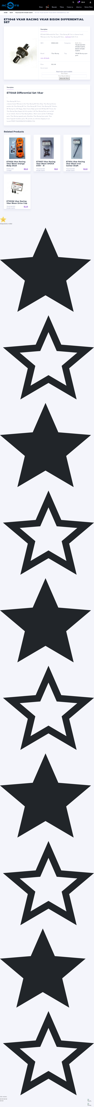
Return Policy (89, 7)
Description (10, 87)
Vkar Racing (55, 53)
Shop (47, 7)
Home (41, 7)
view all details (44, 58)
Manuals (54, 7)
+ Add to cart (22, 169)
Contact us (70, 7)
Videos (62, 7)
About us (79, 7)
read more (68, 37)
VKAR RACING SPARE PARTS (24, 12)
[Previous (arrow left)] (0, 1100)
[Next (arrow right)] (2, 1100)
